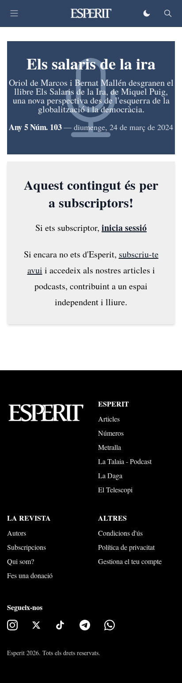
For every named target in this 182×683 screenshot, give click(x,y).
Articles (109, 418)
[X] (36, 625)
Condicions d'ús (120, 532)
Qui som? (20, 561)
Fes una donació (30, 575)
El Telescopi (115, 489)
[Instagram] (12, 625)
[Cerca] (167, 13)
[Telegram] (85, 625)
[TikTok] (60, 625)
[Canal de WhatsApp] (109, 625)
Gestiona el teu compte (130, 561)
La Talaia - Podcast (125, 461)
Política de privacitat (126, 547)
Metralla (109, 447)
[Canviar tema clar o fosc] (146, 13)
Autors (16, 532)
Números (111, 432)
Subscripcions (26, 547)
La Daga (110, 475)
